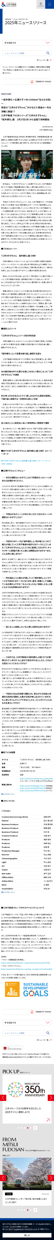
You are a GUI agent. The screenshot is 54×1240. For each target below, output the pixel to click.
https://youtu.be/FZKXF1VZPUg (32, 790)
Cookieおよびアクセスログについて (25, 1229)
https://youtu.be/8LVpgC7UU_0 (32, 786)
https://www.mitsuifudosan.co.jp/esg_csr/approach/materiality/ (27, 969)
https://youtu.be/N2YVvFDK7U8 (32, 788)
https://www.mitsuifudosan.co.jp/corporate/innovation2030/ (25, 963)
